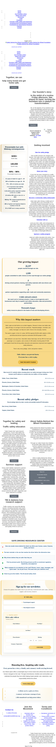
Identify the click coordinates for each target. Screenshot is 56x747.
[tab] (42, 152)
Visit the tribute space (28, 683)
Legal (20, 18)
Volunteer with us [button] (42, 220)
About (19, 12)
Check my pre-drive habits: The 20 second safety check (20, 568)
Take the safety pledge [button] (42, 152)
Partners (19, 26)
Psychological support (29, 602)
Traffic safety (29, 597)
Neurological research (29, 607)
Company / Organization (16, 644)
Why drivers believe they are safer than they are (18, 552)
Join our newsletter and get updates (29, 718)
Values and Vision (21, 15)
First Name (40, 623)
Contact (19, 28)
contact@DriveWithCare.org (12, 716)
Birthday (40, 637)
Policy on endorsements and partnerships (48, 720)
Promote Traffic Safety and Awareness (21, 21)
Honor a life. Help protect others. (29, 724)
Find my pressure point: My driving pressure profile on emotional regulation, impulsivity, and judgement (29, 557)
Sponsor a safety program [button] (42, 234)
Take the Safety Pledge (28, 362)
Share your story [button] (42, 171)
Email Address (16, 623)
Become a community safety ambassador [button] (42, 198)
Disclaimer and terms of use (48, 714)
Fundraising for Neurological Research (21, 24)
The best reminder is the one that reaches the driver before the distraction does (27, 547)
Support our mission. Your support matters (29, 721)
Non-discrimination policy (48, 724)
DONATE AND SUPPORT (17, 47)
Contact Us (9, 710)
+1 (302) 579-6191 (11, 713)
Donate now (29, 715)
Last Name (28, 630)
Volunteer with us (29, 713)
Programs (19, 20)
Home (19, 11)
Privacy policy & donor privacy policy (48, 717)
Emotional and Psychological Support (21, 23)
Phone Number (16, 637)
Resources (21, 17)
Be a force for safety (29, 716)
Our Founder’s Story (21, 14)
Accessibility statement (48, 722)
